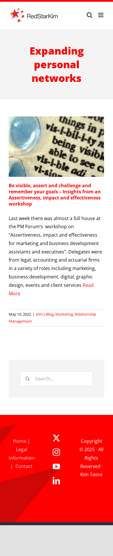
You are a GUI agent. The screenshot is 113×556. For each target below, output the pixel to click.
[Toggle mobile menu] (101, 15)
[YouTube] (56, 466)
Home (19, 441)
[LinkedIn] (56, 480)
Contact (23, 466)
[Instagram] (56, 452)
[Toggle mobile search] (89, 15)
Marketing (64, 314)
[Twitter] (56, 438)
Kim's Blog (45, 314)
